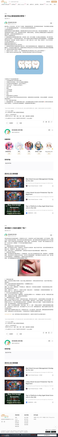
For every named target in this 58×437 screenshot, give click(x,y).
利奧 (29, 151)
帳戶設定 (26, 419)
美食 (51, 4)
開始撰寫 (54, 1)
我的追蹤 (26, 422)
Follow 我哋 (29, 118)
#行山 (38, 417)
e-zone (26, 430)
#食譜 (44, 417)
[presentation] (5, 146)
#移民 (35, 419)
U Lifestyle (4, 430)
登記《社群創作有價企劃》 (18, 112)
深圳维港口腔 (8, 314)
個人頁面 (26, 417)
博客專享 (42, 4)
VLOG (47, 4)
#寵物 (35, 417)
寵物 (23, 116)
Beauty (15, 430)
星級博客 (37, 4)
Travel (9, 430)
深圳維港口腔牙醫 (12, 22)
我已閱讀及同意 (47, 435)
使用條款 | (12, 432)
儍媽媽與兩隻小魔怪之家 (9, 151)
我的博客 (26, 424)
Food (19, 430)
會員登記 (48, 1)
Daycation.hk (49, 151)
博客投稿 (17, 426)
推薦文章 (32, 4)
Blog (22, 430)
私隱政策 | (17, 432)
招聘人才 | (22, 432)
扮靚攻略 (27, 116)
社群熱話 (13, 4)
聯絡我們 (26, 432)
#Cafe (47, 417)
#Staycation (51, 417)
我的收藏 (26, 421)
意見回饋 (17, 424)
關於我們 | (3, 432)
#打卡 (41, 417)
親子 (20, 116)
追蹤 (51, 23)
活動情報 (32, 116)
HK (12, 430)
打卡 (12, 116)
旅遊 (15, 116)
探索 (28, 4)
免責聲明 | (8, 432)
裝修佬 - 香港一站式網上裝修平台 (39, 151)
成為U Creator (21, 4)
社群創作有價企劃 (5, 4)
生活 (6, 13)
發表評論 (8, 163)
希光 (19, 151)
